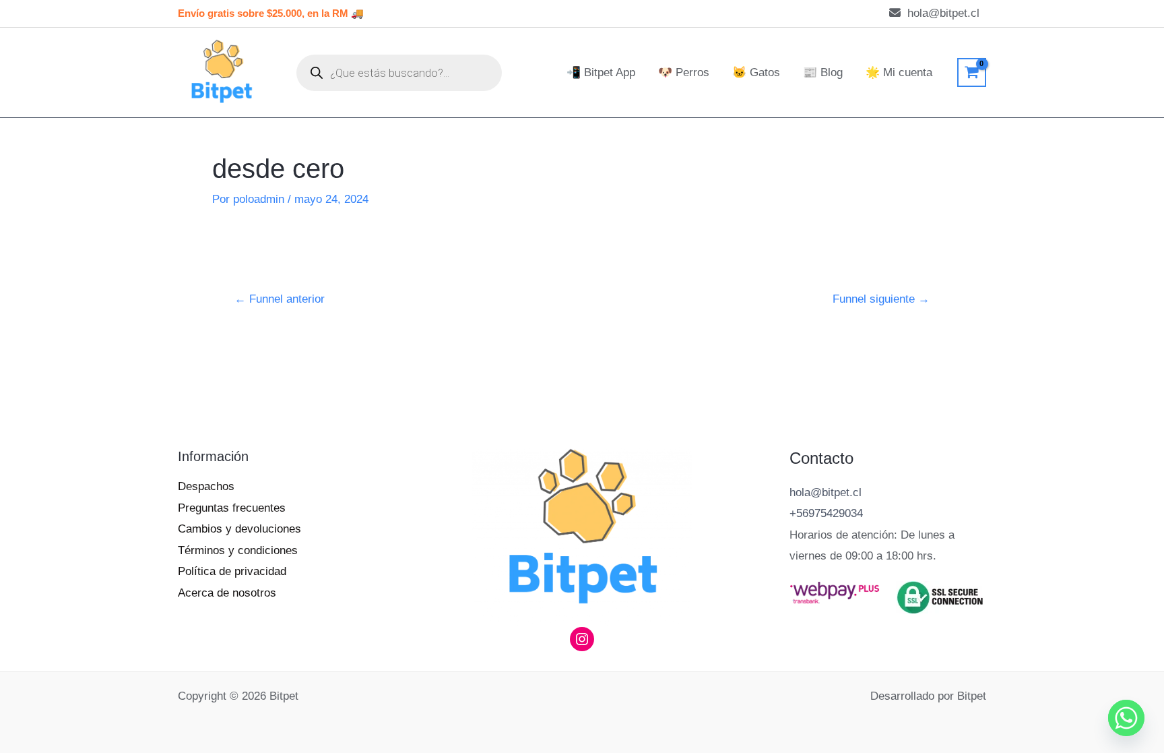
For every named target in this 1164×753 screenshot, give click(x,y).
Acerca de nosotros (227, 592)
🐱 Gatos (756, 72)
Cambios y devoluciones (239, 528)
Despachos (206, 486)
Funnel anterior (279, 299)
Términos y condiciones (238, 550)
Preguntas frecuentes (232, 508)
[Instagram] (582, 639)
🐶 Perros (683, 72)
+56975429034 (826, 513)
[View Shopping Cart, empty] (971, 72)
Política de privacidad (232, 571)
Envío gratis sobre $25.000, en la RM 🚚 (272, 13)
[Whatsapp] (1126, 718)
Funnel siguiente (881, 299)
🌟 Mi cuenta (899, 72)
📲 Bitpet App (601, 72)
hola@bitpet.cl (825, 492)
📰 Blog (823, 72)
